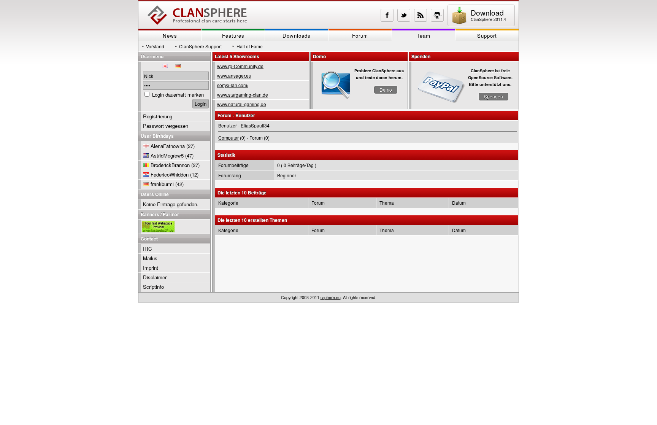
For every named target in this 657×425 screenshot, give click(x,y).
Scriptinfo (153, 286)
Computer (228, 137)
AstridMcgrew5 (167, 155)
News (170, 35)
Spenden (493, 96)
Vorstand (152, 46)
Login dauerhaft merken (178, 94)
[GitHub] (437, 15)
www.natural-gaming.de (241, 104)
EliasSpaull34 (255, 125)
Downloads (296, 35)
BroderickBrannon (170, 165)
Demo (385, 89)
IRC (147, 248)
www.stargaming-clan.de (242, 94)
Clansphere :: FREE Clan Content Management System (197, 15)
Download (488, 14)
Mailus (150, 258)
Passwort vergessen (165, 125)
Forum (360, 35)
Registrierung (157, 116)
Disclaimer (155, 277)
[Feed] (420, 15)
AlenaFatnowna (168, 146)
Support (487, 35)
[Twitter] (403, 15)
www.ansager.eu (234, 75)
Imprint (150, 267)
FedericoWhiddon (170, 174)
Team (423, 35)
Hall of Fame (247, 46)
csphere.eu (331, 297)
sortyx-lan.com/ (232, 85)
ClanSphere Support (198, 46)
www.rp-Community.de (240, 66)
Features (233, 35)
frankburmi (162, 184)
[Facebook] (387, 15)
